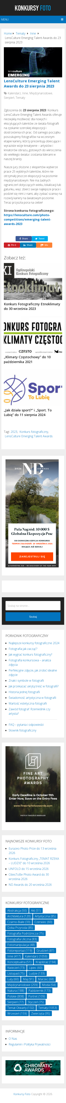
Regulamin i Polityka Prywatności (29, 1044)
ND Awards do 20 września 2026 (30, 885)
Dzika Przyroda (20, 928)
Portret (36, 996)
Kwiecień (16, 968)
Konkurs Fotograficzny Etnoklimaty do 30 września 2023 (32, 306)
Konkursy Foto (22, 1094)
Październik (39, 991)
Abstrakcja (17, 910)
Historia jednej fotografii (24, 692)
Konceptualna (19, 962)
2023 (14, 432)
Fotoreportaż (19, 951)
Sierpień (9, 98)
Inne (25, 93)
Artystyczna (45, 916)
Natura (15, 991)
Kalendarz (14, 93)
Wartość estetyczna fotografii (28, 703)
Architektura (19, 916)
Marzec (46, 979)
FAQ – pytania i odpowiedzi (26, 725)
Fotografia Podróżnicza (25, 933)
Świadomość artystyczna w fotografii (32, 698)
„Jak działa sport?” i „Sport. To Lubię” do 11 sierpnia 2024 (28, 412)
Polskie (15, 996)
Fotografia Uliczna (22, 939)
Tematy (20, 98)
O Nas (13, 1039)
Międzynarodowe (40, 93)
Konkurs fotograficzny (33, 432)
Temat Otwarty (20, 1008)
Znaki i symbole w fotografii (26, 680)
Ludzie (37, 973)
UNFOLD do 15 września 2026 (29, 869)
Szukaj (33, 616)
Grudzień (45, 951)
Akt (36, 910)
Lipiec (35, 968)
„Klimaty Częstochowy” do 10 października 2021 (27, 359)
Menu (5, 19)
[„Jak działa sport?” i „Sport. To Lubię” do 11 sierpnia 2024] (33, 387)
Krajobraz (46, 962)
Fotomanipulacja (21, 945)
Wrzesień (17, 1013)
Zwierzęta (40, 1013)
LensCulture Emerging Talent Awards (29, 436)
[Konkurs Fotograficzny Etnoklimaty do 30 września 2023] (33, 281)
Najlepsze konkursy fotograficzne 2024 (34, 643)
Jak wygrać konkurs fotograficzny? (30, 654)
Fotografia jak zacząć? (23, 649)
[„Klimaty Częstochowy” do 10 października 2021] (33, 334)
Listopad (16, 973)
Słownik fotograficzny (22, 730)
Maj (28, 979)
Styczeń (36, 1002)
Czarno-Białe (18, 922)
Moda (49, 985)
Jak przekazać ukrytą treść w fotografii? (33, 686)
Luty (13, 979)
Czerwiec (43, 922)
